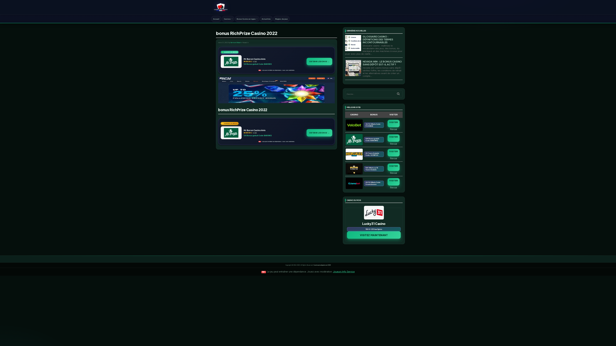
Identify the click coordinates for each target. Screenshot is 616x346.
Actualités (266, 19)
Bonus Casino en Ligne (246, 19)
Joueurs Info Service (344, 271)
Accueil (216, 19)
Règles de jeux (281, 19)
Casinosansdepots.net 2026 (322, 265)
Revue (393, 129)
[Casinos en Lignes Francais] (221, 7)
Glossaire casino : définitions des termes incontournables (378, 39)
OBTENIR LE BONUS (319, 61)
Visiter (393, 122)
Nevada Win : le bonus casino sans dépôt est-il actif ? (382, 63)
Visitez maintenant (374, 235)
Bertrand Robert (236, 42)
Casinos (227, 19)
